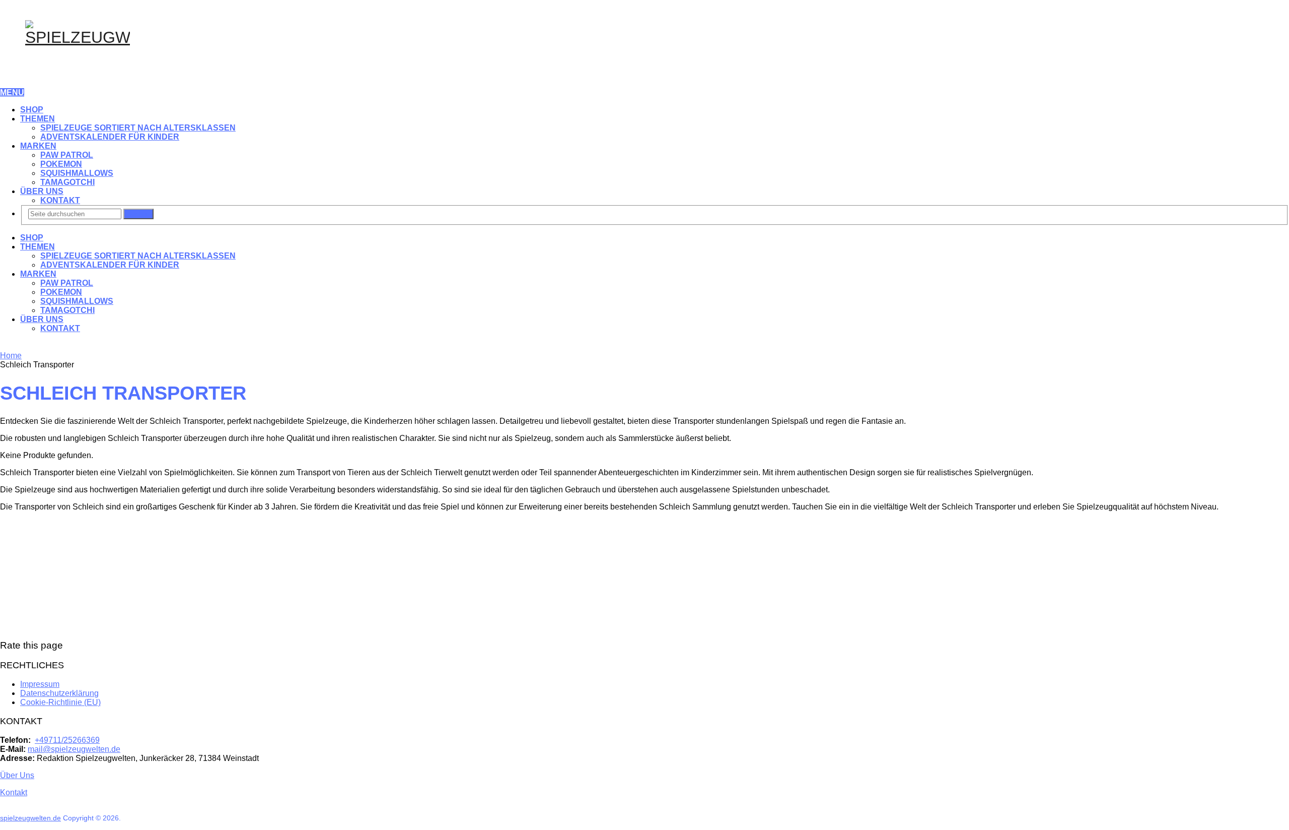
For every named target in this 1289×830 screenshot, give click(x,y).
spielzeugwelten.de (30, 818)
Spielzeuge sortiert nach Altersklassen (138, 127)
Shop (31, 109)
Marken (38, 146)
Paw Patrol (66, 155)
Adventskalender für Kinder (109, 137)
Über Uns (41, 191)
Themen (37, 118)
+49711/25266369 (67, 740)
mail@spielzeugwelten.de (74, 749)
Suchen (138, 214)
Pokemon (61, 164)
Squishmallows (76, 173)
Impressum (39, 684)
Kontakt (60, 200)
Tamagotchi (67, 182)
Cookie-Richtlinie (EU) (60, 702)
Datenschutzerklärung (59, 693)
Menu (12, 92)
